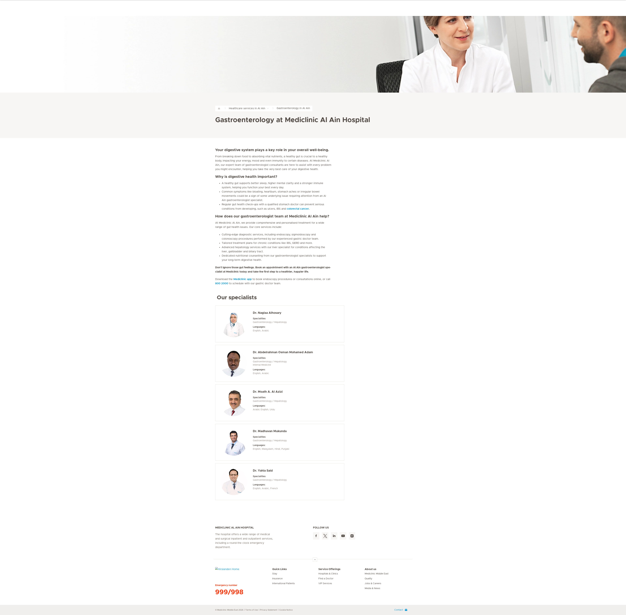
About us (370, 569)
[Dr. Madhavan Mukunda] (233, 442)
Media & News (372, 588)
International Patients (283, 583)
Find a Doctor (325, 579)
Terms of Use (251, 610)
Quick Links (279, 569)
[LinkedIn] (334, 536)
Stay (274, 574)
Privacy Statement (268, 610)
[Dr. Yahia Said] (233, 481)
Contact (398, 610)
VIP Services (325, 583)
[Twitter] (325, 536)
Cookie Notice (286, 610)
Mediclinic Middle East (376, 574)
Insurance (277, 579)
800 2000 (221, 283)
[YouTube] (343, 536)
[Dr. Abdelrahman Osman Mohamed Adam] (233, 363)
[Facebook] (316, 536)
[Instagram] (352, 536)
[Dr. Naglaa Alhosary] (233, 324)
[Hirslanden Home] (243, 571)
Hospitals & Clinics (328, 574)
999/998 (229, 592)
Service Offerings (329, 569)
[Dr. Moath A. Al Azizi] (233, 402)
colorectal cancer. (298, 208)
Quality (368, 579)
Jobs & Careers (373, 583)
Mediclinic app (242, 279)
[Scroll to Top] (315, 560)
